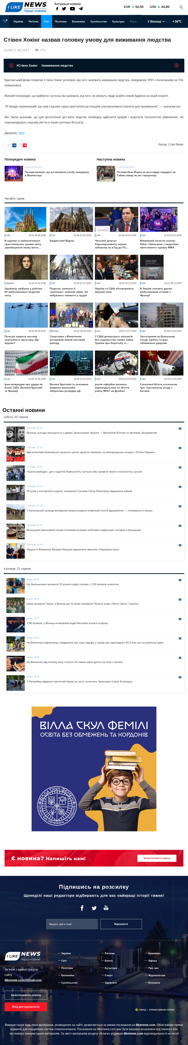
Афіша (152, 960)
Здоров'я (111, 982)
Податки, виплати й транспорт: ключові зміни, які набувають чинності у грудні (69, 292)
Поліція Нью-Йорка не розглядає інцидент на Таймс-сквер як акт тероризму (146, 174)
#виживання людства (57, 65)
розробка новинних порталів (161, 1010)
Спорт (134, 21)
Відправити (121, 924)
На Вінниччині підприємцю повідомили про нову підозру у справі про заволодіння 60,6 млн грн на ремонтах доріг (95, 642)
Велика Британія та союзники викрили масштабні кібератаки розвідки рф (69, 387)
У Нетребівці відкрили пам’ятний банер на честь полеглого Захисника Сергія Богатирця (79, 681)
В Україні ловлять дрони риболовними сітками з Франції (156, 292)
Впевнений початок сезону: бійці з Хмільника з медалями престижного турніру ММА (159, 244)
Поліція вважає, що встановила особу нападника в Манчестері (57, 174)
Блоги (109, 960)
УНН (21, 133)
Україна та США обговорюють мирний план (114, 290)
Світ (46, 21)
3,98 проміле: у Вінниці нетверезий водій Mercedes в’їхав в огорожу (67, 623)
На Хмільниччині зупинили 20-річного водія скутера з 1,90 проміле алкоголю (73, 584)
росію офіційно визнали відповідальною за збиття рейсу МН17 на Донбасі (112, 387)
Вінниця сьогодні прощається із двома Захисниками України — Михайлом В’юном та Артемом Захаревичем (92, 432)
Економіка (78, 21)
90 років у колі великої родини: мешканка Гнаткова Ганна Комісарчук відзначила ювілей (79, 491)
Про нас (153, 967)
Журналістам (156, 975)
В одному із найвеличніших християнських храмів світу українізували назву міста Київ (23, 244)
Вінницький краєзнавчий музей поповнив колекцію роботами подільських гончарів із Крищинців (84, 529)
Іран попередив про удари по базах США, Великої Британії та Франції (24, 387)
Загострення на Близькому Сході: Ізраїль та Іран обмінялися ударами (157, 339)
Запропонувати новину (26, 994)
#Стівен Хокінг (27, 65)
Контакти (154, 982)
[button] (11, 65)
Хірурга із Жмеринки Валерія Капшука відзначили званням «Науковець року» (73, 549)
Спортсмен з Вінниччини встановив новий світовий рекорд (67, 339)
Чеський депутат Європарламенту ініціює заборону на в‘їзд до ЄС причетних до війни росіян (112, 244)
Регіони (33, 21)
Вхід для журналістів (26, 1006)
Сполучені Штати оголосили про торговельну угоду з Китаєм (158, 387)
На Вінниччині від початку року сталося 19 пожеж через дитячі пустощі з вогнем (74, 662)
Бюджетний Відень (62, 240)
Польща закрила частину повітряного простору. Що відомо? (22, 339)
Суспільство (99, 21)
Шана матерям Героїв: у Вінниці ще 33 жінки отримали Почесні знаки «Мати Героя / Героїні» (83, 603)
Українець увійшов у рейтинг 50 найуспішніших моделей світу (23, 292)
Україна (18, 21)
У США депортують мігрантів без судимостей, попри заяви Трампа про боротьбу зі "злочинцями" (114, 340)
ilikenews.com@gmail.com (23, 980)
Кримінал (154, 953)
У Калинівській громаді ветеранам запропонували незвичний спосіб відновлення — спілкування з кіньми (89, 510)
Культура (118, 21)
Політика (60, 21)
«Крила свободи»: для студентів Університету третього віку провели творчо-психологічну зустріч (84, 471)
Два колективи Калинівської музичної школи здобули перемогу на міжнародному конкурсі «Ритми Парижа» (91, 452)
